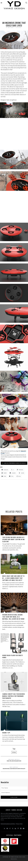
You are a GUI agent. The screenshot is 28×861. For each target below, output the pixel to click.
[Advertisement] (14, 15)
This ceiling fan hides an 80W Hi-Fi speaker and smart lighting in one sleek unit (13, 539)
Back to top (13, 858)
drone (14, 752)
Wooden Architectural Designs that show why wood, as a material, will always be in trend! (13, 617)
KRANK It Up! (6, 733)
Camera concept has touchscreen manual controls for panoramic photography (13, 696)
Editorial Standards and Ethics (8, 823)
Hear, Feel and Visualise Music (14, 760)
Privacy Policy (19, 823)
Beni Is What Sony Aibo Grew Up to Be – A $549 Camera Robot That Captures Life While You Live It (13, 578)
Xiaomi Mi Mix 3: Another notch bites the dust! (14, 767)
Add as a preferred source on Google (15, 463)
